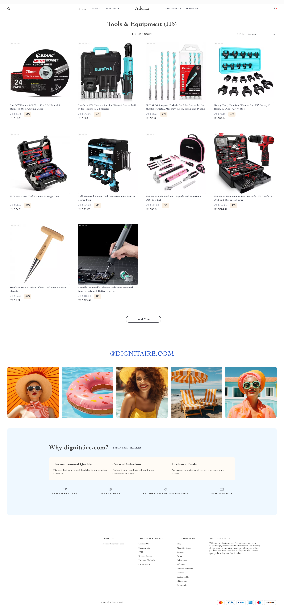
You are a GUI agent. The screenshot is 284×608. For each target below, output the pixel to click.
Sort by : (241, 34)
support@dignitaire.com (113, 544)
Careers (180, 552)
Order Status (144, 565)
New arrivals (173, 9)
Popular (96, 9)
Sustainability (183, 577)
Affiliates (181, 565)
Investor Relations (185, 569)
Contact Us (143, 544)
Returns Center (145, 556)
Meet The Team (184, 548)
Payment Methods (146, 561)
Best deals (112, 9)
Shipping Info (144, 548)
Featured (192, 9)
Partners (180, 573)
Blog (179, 544)
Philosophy (182, 581)
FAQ (140, 552)
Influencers (182, 561)
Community (182, 585)
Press (179, 556)
